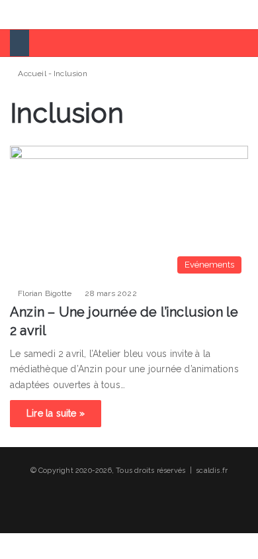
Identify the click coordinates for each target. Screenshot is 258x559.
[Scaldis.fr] (60, 14)
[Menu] (16, 19)
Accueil (31, 73)
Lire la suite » (55, 413)
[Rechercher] (241, 19)
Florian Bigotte (44, 293)
